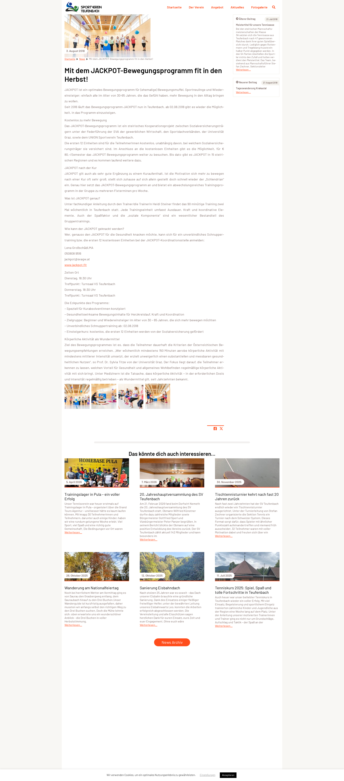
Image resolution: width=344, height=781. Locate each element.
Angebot (217, 7)
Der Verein (196, 7)
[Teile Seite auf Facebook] (215, 428)
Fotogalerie (259, 7)
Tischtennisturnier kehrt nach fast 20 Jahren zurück (247, 496)
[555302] (103, 396)
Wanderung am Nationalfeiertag (91, 587)
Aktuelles (237, 7)
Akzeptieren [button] (228, 775)
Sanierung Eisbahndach (160, 587)
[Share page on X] (221, 428)
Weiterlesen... (243, 69)
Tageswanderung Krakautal (251, 88)
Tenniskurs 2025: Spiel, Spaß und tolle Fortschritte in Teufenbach (243, 589)
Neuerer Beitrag (248, 82)
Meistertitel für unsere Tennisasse (255, 24)
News (82, 58)
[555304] (157, 396)
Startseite (174, 7)
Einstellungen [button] (207, 775)
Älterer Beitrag (247, 18)
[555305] (77, 396)
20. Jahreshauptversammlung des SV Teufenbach (171, 496)
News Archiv (172, 642)
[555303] (130, 396)
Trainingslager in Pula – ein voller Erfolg (92, 496)
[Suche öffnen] (274, 7)
